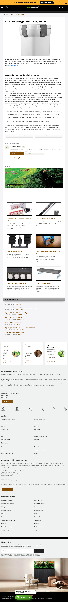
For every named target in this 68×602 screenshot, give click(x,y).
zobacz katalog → (46, 2)
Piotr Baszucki (19, 309)
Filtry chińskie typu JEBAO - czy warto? (25, 21)
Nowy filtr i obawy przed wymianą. (15, 332)
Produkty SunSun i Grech (15, 251)
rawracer (19, 324)
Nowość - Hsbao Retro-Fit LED (45, 219)
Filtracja (21, 14)
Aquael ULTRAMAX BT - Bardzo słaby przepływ (19, 313)
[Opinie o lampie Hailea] (48, 281)
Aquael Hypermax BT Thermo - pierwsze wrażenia (20, 328)
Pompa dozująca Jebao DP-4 (16, 283)
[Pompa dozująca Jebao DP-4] (19, 281)
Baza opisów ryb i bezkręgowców (10, 393)
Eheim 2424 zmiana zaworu (13, 323)
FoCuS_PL (18, 304)
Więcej (38, 555)
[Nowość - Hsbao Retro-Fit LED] (48, 216)
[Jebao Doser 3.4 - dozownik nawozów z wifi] (19, 216)
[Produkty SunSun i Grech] (19, 249)
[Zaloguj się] (59, 7)
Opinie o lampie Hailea (43, 283)
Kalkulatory (4, 397)
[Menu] (2, 7)
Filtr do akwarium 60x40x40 (13, 318)
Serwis (12, 14)
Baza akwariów (5, 389)
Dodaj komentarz (17, 154)
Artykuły (16, 14)
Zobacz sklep (7, 490)
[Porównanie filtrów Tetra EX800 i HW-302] (48, 249)
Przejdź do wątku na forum (18, 158)
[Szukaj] (7, 8)
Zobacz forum (7, 401)
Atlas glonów (4, 395)
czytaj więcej (14, 65)
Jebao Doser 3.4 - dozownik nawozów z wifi (19, 220)
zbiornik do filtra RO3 (11, 303)
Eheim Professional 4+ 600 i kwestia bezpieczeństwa (21, 308)
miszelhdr (19, 314)
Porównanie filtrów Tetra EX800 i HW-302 (48, 252)
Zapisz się (39, 551)
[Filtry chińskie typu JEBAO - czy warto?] (34, 55)
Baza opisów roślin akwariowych (10, 391)
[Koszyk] (63, 7)
